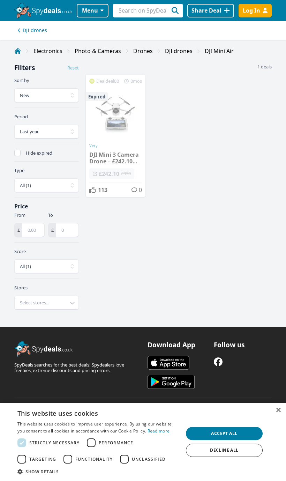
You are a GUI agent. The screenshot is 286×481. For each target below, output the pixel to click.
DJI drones (35, 30)
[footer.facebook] (218, 361)
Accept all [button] (224, 433)
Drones (143, 51)
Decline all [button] (224, 450)
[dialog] (143, 442)
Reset (73, 68)
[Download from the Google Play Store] (171, 382)
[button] (98, 471)
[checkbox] (17, 153)
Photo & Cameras (98, 51)
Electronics (47, 51)
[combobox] (46, 303)
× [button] (278, 410)
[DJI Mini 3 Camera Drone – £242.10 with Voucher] (115, 136)
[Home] (17, 50)
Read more (159, 431)
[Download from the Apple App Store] (168, 363)
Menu (90, 10)
